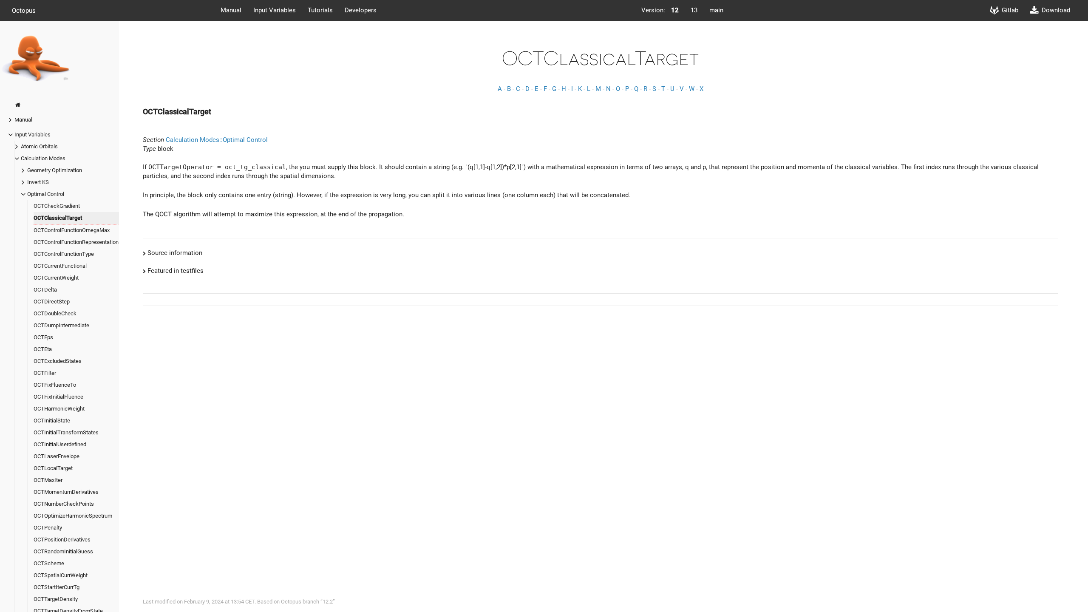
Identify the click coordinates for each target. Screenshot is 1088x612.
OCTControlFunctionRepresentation (76, 242)
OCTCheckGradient (57, 206)
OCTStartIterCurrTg (56, 587)
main (716, 10)
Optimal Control (45, 194)
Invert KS (38, 182)
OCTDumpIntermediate (61, 325)
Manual (231, 10)
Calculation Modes (43, 158)
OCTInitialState (52, 420)
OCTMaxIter (48, 480)
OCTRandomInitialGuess (63, 551)
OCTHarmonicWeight (59, 408)
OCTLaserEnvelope (56, 456)
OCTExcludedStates (58, 361)
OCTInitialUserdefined (60, 444)
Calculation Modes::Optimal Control (217, 140)
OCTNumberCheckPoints (64, 504)
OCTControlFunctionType (64, 254)
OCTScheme (49, 563)
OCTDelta (45, 289)
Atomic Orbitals (39, 146)
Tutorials (320, 10)
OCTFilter (45, 373)
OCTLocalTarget (53, 468)
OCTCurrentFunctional (60, 266)
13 (694, 10)
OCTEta (43, 349)
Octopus (24, 10)
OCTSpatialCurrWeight (61, 575)
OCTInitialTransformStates (66, 432)
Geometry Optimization (54, 170)
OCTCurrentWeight (56, 278)
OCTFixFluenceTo (55, 385)
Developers (361, 10)
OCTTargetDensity (56, 599)
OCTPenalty (48, 527)
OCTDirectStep (52, 301)
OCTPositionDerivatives (62, 539)
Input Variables (274, 10)
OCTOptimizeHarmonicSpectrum (73, 516)
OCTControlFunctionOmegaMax (72, 230)
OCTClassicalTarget (58, 218)
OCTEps (43, 337)
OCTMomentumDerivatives (66, 492)
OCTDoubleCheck (55, 313)
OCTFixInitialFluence (58, 397)
